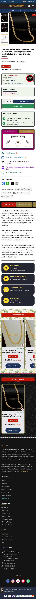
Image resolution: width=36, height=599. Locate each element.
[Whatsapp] (28, 581)
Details (15, 120)
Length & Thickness (8, 89)
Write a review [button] (21, 61)
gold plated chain (7, 196)
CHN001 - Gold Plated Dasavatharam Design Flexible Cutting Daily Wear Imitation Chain (12, 351)
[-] (4, 101)
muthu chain (19, 189)
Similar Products (18, 315)
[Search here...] (29, 6)
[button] (20, 43)
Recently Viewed (18, 379)
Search (9, 11)
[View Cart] (33, 6)
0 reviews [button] (12, 61)
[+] (10, 101)
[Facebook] (8, 581)
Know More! (25, 471)
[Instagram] (13, 581)
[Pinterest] (23, 581)
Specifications (24, 204)
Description (8, 204)
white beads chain (7, 193)
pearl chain (28, 189)
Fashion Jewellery (18, 11)
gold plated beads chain (22, 193)
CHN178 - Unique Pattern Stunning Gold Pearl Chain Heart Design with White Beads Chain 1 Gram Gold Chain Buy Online (13, 416)
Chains (26, 11)
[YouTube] (18, 581)
